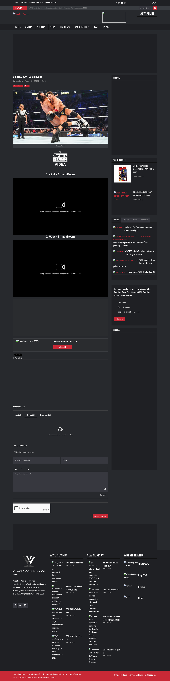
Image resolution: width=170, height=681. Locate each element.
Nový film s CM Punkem (74, 563)
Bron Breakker (124, 307)
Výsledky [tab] (126, 220)
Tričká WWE (143, 564)
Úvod (17, 27)
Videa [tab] (135, 220)
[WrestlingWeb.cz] (20, 14)
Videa (27, 86)
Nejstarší (18, 415)
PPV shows (65, 27)
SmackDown (18, 86)
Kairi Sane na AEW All (111, 590)
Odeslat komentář (100, 516)
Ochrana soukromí (36, 3)
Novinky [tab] (116, 220)
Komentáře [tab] (144, 220)
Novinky (28, 27)
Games (96, 27)
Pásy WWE (142, 575)
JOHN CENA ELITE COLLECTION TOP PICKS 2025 (143, 169)
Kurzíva (21, 469)
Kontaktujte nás (51, 3)
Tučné (15, 469)
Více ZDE (62, 347)
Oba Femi (122, 303)
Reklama (24, 3)
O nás (16, 3)
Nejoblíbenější (45, 415)
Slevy (140, 598)
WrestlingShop (81, 27)
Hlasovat (119, 319)
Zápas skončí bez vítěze (129, 312)
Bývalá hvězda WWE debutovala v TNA (141, 272)
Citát (28, 469)
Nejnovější (31, 415)
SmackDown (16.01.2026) (66, 341)
